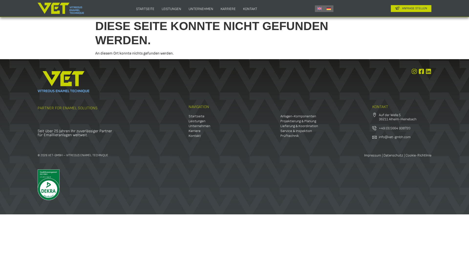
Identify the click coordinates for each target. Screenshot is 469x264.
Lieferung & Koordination (299, 126)
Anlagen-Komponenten (298, 116)
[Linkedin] (428, 71)
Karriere (228, 9)
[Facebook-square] (421, 71)
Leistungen (171, 9)
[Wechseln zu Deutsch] (328, 8)
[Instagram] (414, 71)
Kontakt (250, 9)
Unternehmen (201, 9)
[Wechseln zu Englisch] (319, 8)
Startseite (145, 9)
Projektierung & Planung (298, 121)
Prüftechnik (289, 136)
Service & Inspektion (296, 131)
